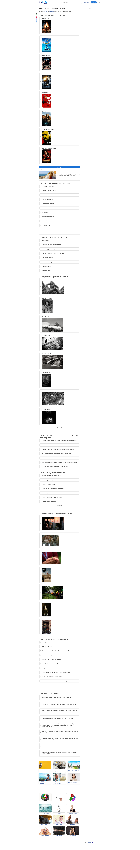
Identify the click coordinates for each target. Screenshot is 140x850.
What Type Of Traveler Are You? (73, 770)
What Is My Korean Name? (72, 782)
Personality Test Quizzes (59, 802)
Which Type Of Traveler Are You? (44, 770)
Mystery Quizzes (59, 835)
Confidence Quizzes (73, 813)
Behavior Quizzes (59, 813)
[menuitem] (86, 2)
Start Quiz (59, 167)
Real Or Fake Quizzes (45, 824)
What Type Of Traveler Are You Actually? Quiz (59, 770)
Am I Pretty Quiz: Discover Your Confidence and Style (59, 782)
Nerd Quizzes (72, 824)
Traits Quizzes (73, 802)
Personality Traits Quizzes (45, 802)
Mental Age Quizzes (45, 835)
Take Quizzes (85, 2)
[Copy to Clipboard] (37, 21)
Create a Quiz (93, 2)
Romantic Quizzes (72, 835)
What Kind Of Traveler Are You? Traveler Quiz (44, 782)
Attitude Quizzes (45, 813)
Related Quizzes (42, 759)
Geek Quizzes (59, 824)
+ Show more (40, 837)
